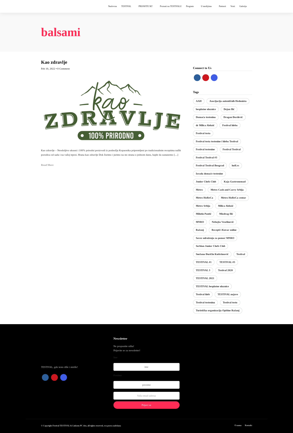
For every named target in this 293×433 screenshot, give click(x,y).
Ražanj (200, 230)
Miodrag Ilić (226, 213)
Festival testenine (205, 149)
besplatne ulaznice (206, 109)
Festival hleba (230, 125)
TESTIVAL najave (228, 294)
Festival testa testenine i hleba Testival (217, 141)
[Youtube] (205, 77)
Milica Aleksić (225, 205)
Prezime (117, 375)
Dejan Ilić (229, 109)
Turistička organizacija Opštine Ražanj (217, 310)
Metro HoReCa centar (233, 197)
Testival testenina (205, 302)
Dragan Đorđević (233, 117)
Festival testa (203, 133)
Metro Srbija (203, 205)
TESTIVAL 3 (203, 270)
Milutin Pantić (203, 213)
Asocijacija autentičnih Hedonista (228, 101)
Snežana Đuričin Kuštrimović (212, 254)
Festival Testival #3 (206, 157)
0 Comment (63, 68)
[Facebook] (197, 77)
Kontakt (248, 425)
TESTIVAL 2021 (205, 278)
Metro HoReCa (204, 197)
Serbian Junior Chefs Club (210, 246)
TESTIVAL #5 (227, 262)
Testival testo (230, 302)
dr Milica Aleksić (205, 125)
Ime (115, 357)
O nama (238, 425)
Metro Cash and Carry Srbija (227, 189)
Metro (199, 189)
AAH (199, 101)
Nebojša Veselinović (223, 222)
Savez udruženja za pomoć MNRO (215, 238)
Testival (240, 254)
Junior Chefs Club (206, 181)
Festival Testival (232, 149)
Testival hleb (203, 294)
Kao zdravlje (54, 62)
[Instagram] (214, 77)
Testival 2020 (225, 270)
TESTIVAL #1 (204, 262)
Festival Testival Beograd (210, 165)
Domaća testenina (206, 117)
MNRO (200, 222)
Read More (47, 165)
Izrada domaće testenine (209, 173)
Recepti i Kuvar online (224, 230)
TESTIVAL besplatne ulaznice (212, 286)
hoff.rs (235, 165)
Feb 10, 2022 (48, 68)
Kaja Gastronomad (235, 181)
